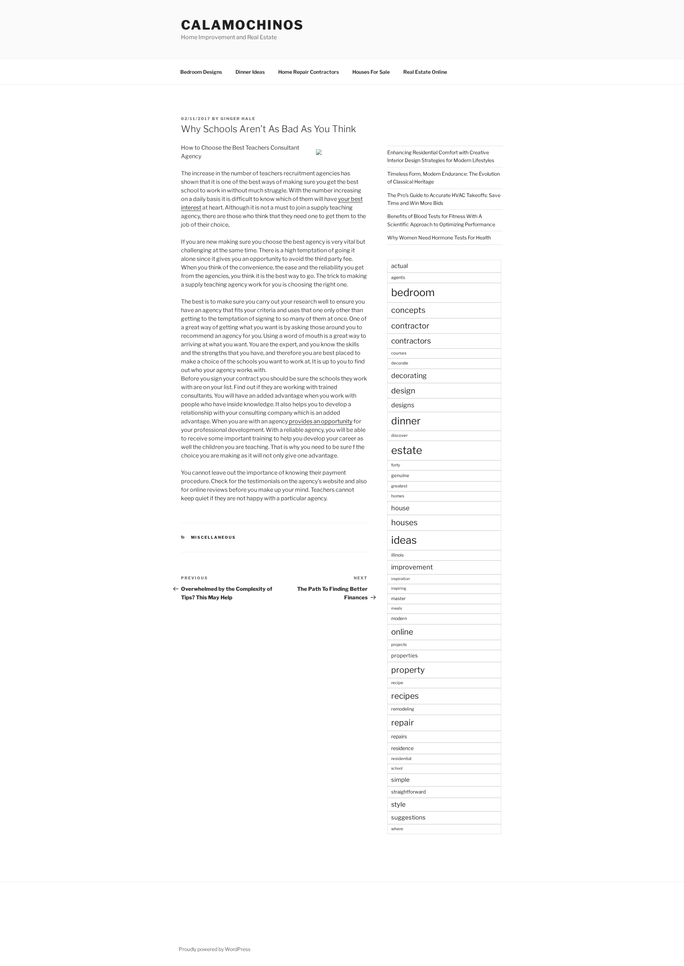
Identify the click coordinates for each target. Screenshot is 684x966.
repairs (399, 736)
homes (397, 496)
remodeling (402, 709)
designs (402, 405)
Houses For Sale (371, 72)
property (408, 670)
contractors (411, 340)
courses (398, 353)
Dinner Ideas (250, 72)
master (398, 598)
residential (401, 758)
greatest (399, 486)
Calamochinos (242, 25)
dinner (406, 421)
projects (399, 644)
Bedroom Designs (201, 72)
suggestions (408, 817)
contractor (410, 325)
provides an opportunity (320, 421)
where (397, 828)
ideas (404, 540)
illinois (397, 555)
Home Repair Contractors (308, 72)
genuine (400, 475)
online (402, 631)
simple (400, 779)
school (397, 768)
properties (404, 655)
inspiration (400, 579)
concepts (408, 310)
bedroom (413, 292)
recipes (405, 696)
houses (404, 522)
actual (399, 265)
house (400, 508)
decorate (399, 363)
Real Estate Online (425, 72)
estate (406, 450)
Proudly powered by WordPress (214, 949)
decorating (409, 375)
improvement (412, 567)
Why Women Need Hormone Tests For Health (439, 237)
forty (395, 465)
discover (399, 435)
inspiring (398, 588)
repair (402, 723)
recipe (397, 682)
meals (396, 608)
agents (398, 277)
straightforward (408, 792)
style (398, 804)
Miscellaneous (213, 537)
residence (402, 748)
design (403, 390)
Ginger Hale (238, 118)
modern (399, 618)
